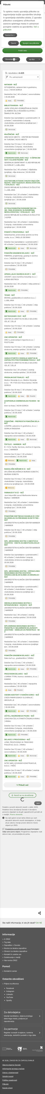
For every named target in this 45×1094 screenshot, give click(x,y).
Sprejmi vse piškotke (31, 43)
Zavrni (13, 43)
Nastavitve (9, 35)
